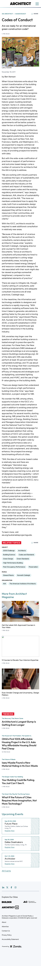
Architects (22, 551)
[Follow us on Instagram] (15, 887)
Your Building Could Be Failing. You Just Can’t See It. (18, 781)
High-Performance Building (13, 563)
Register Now (9, 831)
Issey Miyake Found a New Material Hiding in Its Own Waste (20, 764)
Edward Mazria (8, 575)
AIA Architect (7, 13)
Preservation (33, 567)
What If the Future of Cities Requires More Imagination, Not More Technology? (19, 800)
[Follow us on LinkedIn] (3, 887)
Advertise (5, 927)
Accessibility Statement (10, 939)
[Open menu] (37, 4)
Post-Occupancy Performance (14, 567)
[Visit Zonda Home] (12, 946)
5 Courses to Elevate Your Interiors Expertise (20, 660)
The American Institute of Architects (23, 584)
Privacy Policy (7, 935)
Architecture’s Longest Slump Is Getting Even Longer (19, 723)
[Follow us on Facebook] (11, 887)
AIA (4, 584)
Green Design (8, 559)
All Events (6, 871)
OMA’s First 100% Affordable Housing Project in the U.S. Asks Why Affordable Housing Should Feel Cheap (19, 743)
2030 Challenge (9, 551)
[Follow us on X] (7, 887)
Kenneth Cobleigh (23, 575)
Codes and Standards (26, 555)
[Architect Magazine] (20, 3)
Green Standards (23, 559)
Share (36, 13)
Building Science (9, 555)
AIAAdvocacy (20, 13)
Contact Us (6, 931)
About (4, 922)
